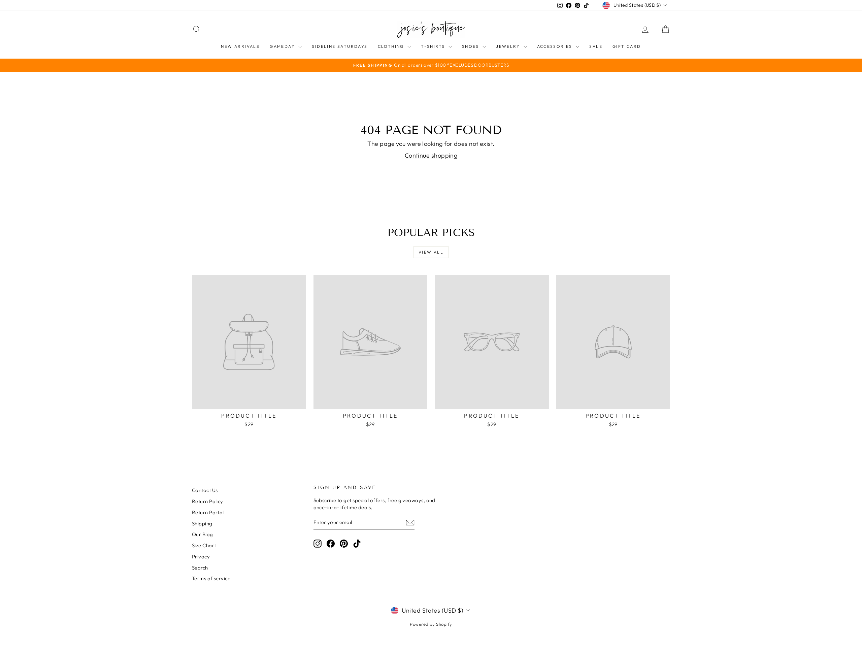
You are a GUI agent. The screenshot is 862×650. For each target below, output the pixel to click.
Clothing (392, 46)
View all (431, 252)
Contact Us (205, 490)
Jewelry (509, 46)
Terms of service (211, 578)
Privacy (201, 556)
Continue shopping (431, 155)
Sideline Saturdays (339, 46)
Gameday (283, 46)
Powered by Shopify (431, 624)
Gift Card (626, 46)
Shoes (471, 46)
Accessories (555, 46)
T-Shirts (434, 46)
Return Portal (208, 512)
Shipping (202, 523)
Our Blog (202, 534)
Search (200, 567)
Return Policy (207, 501)
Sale (595, 46)
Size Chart (204, 545)
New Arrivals (240, 46)
